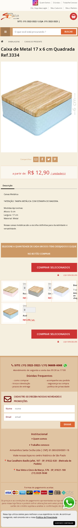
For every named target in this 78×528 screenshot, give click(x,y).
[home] (10, 16)
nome (9, 408)
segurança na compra (58, 383)
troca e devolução (21, 383)
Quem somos (39, 438)
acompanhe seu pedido (58, 380)
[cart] (73, 16)
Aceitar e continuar (64, 523)
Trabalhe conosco (39, 444)
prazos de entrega (21, 386)
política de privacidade (58, 386)
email (8, 417)
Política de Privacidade (46, 517)
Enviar (67, 424)
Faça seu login (40, 8)
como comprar (21, 380)
